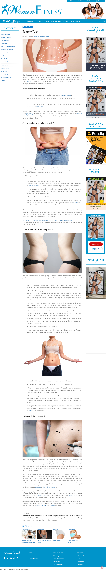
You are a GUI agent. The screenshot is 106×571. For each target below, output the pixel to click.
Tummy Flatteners (57, 540)
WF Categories (57, 556)
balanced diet (42, 495)
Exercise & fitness (5, 52)
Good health (4, 59)
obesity (75, 203)
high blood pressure (49, 487)
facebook (4, 558)
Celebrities (4, 43)
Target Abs (4, 71)
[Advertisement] (95, 327)
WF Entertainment (58, 564)
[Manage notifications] (102, 567)
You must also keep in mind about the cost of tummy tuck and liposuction (47, 220)
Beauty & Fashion (5, 34)
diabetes (38, 487)
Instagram (17, 558)
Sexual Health (5, 68)
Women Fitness (31, 9)
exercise (52, 505)
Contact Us (80, 564)
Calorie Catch (5, 40)
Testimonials (80, 561)
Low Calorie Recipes (58, 558)
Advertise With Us (34, 556)
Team (78, 558)
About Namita (81, 556)
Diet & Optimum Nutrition (8, 46)
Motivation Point (5, 62)
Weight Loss (28, 27)
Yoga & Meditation (6, 77)
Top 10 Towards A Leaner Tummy (44, 541)
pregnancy (29, 114)
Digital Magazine (33, 558)
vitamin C (72, 495)
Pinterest (14, 558)
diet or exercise (34, 186)
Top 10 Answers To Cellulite (73, 541)
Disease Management (7, 49)
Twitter (7, 558)
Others (3, 80)
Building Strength (6, 37)
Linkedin (11, 558)
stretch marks (66, 95)
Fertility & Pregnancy (7, 56)
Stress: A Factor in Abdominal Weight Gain (28, 541)
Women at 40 (4, 74)
